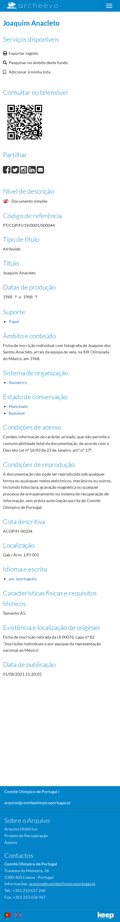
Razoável (17, 413)
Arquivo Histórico (20, 828)
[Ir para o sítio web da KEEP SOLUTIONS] (107, 915)
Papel (14, 321)
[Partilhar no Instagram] (24, 169)
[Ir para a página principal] (29, 5)
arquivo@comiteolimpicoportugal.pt (37, 802)
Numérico (18, 382)
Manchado (18, 406)
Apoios (10, 842)
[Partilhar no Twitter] (15, 169)
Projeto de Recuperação (26, 835)
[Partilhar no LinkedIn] (32, 169)
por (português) (23, 578)
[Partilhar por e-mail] (40, 169)
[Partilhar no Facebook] (7, 169)
